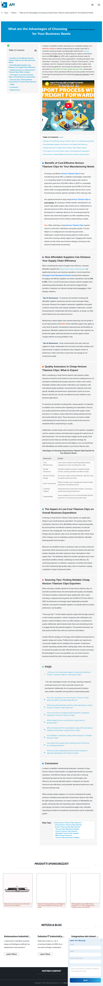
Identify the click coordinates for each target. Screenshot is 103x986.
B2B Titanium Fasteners (63, 835)
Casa (6, 13)
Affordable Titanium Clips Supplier (67, 833)
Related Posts (15, 90)
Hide (61, 137)
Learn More (11, 954)
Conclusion (14, 87)
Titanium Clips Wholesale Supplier (67, 829)
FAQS (12, 84)
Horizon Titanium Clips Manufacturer (67, 827)
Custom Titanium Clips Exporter (66, 831)
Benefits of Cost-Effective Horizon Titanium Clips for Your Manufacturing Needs (22, 60)
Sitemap (66, 983)
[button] (92, 5)
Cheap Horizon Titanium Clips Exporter (81, 29)
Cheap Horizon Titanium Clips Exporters (72, 269)
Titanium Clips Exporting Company (67, 837)
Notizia (13, 13)
